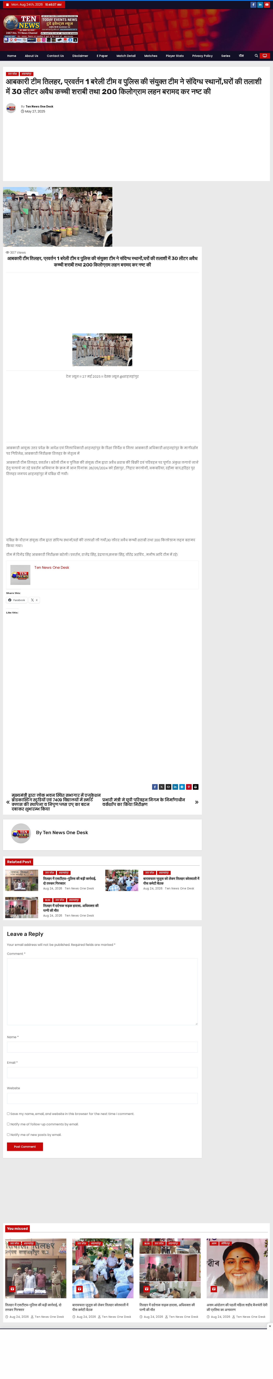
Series (225, 56)
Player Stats (175, 56)
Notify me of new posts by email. (35, 1135)
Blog (47, 900)
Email (12, 1062)
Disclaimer (80, 56)
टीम (241, 56)
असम (214, 1243)
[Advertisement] (136, 147)
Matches (150, 56)
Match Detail (126, 56)
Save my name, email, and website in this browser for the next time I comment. (72, 1114)
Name (13, 1037)
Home (11, 56)
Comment (16, 953)
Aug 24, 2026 (52, 888)
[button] (256, 55)
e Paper (102, 56)
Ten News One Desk (39, 106)
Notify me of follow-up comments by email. (44, 1124)
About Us (31, 56)
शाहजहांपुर (26, 73)
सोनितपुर (225, 1243)
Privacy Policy (202, 56)
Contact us (55, 56)
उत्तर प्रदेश (12, 73)
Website (13, 1088)
